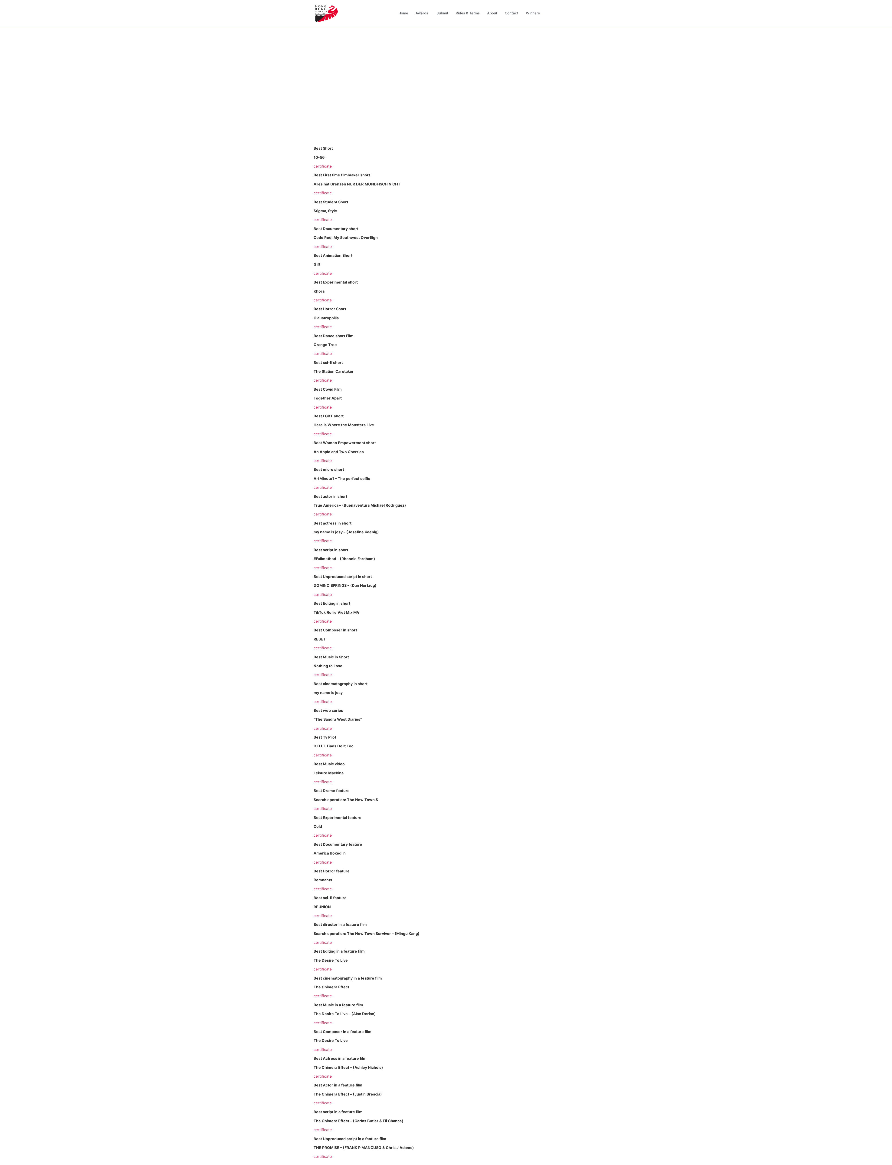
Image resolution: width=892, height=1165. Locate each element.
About (492, 13)
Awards (422, 13)
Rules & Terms (468, 13)
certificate (323, 166)
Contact (511, 13)
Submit (442, 13)
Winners (533, 13)
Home (403, 13)
